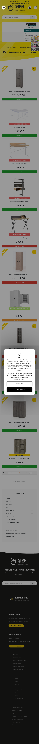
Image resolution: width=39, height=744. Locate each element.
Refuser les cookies (19, 379)
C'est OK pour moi (19, 389)
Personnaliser (19, 384)
